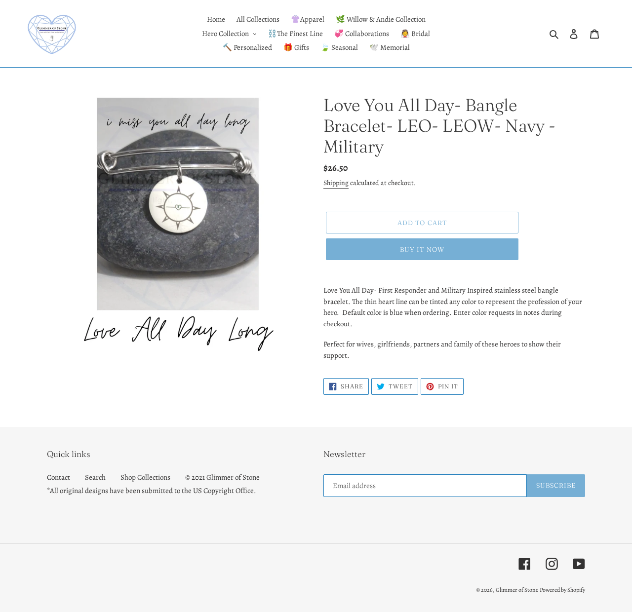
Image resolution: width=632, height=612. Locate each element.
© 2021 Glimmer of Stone (222, 477)
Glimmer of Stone (517, 590)
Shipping (336, 183)
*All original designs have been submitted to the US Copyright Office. (151, 491)
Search (95, 477)
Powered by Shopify (562, 590)
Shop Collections (145, 477)
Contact (58, 477)
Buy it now (422, 249)
